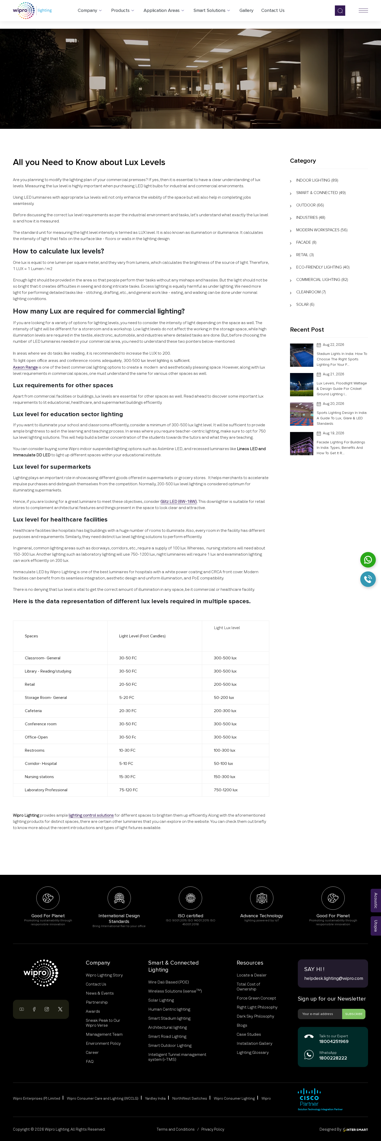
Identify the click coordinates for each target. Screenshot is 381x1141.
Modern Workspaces (322, 230)
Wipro (266, 1098)
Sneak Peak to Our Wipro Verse (103, 1022)
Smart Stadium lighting (169, 1018)
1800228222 (333, 1058)
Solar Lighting (161, 1000)
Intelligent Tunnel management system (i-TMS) (177, 1057)
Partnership (97, 1002)
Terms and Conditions (176, 1129)
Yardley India (155, 1098)
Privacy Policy (212, 1129)
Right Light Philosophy (257, 1007)
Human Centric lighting (169, 1009)
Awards (93, 1011)
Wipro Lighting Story (104, 975)
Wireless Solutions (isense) (175, 991)
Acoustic (375, 900)
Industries (310, 217)
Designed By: (331, 1129)
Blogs (242, 1025)
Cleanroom (311, 292)
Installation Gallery (254, 1043)
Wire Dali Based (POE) (168, 982)
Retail (305, 254)
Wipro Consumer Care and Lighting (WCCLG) (102, 1098)
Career (92, 1052)
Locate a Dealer (252, 975)
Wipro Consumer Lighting (234, 1098)
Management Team (104, 1034)
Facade (306, 242)
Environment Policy (103, 1043)
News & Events (100, 993)
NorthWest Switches (189, 1098)
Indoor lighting (317, 180)
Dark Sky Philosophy (255, 1016)
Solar (305, 304)
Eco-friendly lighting (323, 267)
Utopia (375, 926)
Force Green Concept (256, 998)
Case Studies (249, 1034)
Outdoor (310, 205)
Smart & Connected (321, 192)
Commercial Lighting (322, 279)
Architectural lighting (167, 1027)
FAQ (90, 1062)
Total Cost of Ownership (248, 986)
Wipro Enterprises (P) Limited (36, 1098)
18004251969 (334, 1041)
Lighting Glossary (253, 1052)
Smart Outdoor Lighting (170, 1045)
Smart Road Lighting (167, 1036)
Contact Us (96, 984)
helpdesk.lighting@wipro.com (333, 978)
